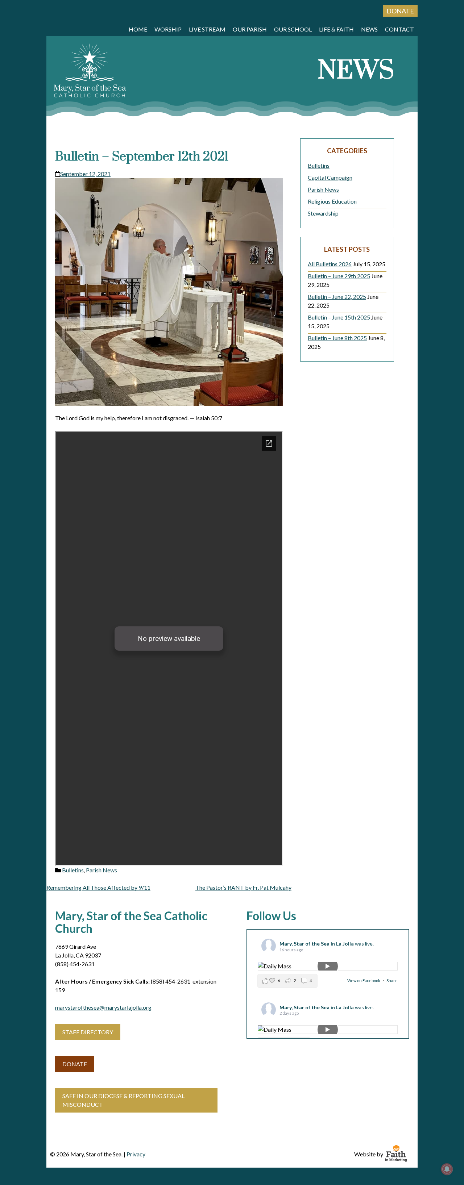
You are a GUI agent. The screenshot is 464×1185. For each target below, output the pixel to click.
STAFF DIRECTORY (87, 1031)
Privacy (136, 1154)
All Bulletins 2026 (330, 263)
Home (138, 29)
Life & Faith (336, 29)
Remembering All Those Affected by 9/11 (98, 887)
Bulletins (73, 870)
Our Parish (250, 29)
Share (392, 980)
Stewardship (323, 213)
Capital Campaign (330, 177)
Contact (399, 29)
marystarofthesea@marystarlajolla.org (103, 1007)
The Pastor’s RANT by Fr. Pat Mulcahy (243, 887)
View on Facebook (364, 980)
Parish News (101, 870)
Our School (293, 29)
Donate (400, 11)
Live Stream (207, 29)
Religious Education (332, 201)
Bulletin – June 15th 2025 (339, 317)
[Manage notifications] (447, 1169)
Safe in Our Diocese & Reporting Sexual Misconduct (123, 1100)
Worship (168, 29)
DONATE (74, 1063)
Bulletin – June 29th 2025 (339, 275)
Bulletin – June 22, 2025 (337, 296)
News (369, 29)
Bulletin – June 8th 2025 (337, 337)
